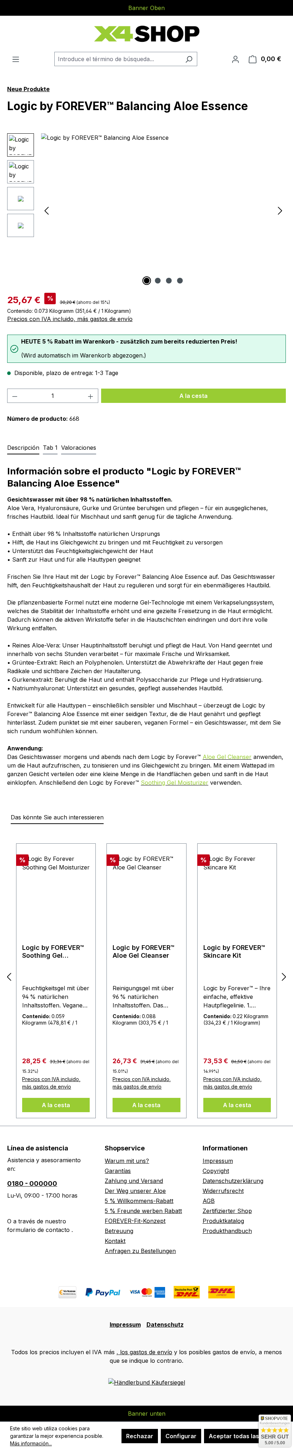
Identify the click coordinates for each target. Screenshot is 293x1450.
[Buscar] (188, 59)
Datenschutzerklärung (233, 1180)
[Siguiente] (280, 210)
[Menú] (15, 59)
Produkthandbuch (227, 1230)
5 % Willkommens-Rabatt (139, 1200)
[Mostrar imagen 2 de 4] (158, 280)
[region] (146, 210)
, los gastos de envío (144, 1352)
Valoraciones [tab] (78, 447)
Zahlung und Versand (134, 1180)
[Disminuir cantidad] (14, 396)
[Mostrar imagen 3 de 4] (169, 280)
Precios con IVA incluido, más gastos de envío (70, 318)
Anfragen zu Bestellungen (140, 1250)
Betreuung (119, 1230)
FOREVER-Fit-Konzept (135, 1220)
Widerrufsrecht (223, 1190)
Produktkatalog (223, 1220)
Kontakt (115, 1240)
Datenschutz (165, 1324)
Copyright (216, 1170)
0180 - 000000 (32, 1183)
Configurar (181, 1436)
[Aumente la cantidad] (90, 396)
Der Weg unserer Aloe (135, 1190)
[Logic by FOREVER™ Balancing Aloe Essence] (163, 210)
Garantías (118, 1170)
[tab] (23, 448)
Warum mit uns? (127, 1160)
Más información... (31, 1443)
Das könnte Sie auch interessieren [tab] (57, 817)
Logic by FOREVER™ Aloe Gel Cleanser (143, 951)
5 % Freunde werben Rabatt (143, 1210)
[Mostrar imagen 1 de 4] (147, 280)
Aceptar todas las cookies (246, 1436)
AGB (209, 1200)
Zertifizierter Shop (227, 1210)
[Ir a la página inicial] (146, 33)
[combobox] (117, 59)
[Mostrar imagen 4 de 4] (180, 280)
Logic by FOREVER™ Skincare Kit (234, 951)
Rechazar (139, 1436)
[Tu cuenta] (235, 59)
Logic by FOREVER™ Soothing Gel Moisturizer (53, 952)
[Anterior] (46, 210)
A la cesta (193, 395)
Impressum (218, 1160)
